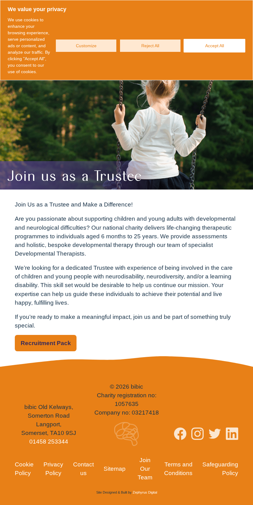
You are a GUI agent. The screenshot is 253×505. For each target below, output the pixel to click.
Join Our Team (145, 469)
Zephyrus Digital (145, 492)
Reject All (150, 45)
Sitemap (115, 468)
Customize (86, 45)
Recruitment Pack (46, 343)
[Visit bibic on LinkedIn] (232, 435)
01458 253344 (48, 441)
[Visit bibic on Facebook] (180, 435)
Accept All (214, 45)
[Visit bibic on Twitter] (215, 435)
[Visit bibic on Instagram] (197, 435)
